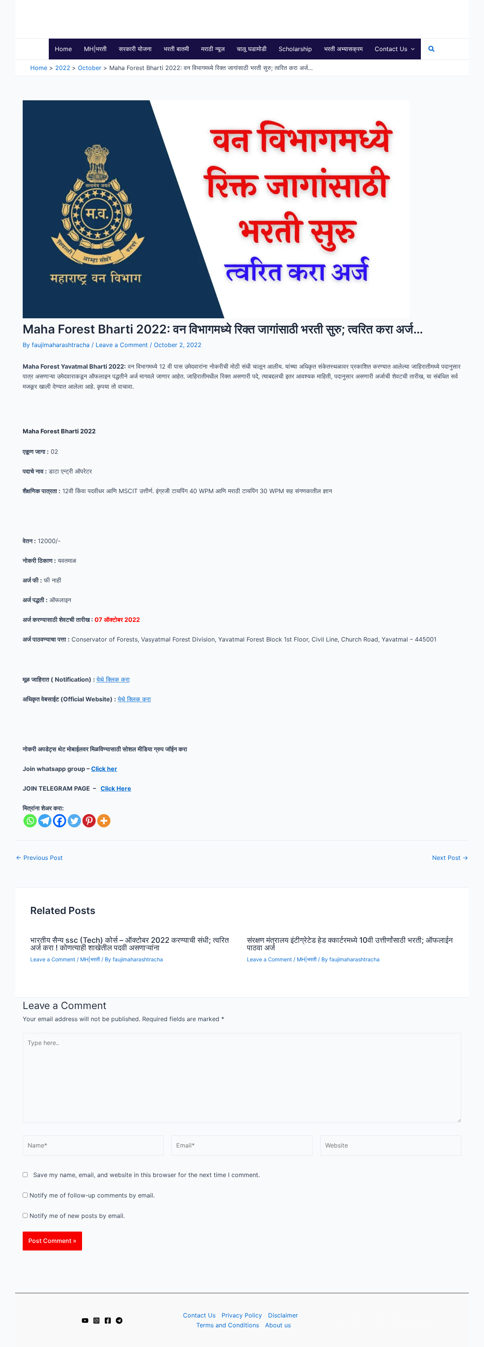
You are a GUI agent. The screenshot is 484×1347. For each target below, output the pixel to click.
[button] (411, 49)
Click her (104, 768)
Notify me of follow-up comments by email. (92, 1195)
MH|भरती (90, 959)
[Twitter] (74, 820)
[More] (103, 820)
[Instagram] (96, 1320)
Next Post (450, 858)
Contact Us (199, 1315)
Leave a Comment (122, 345)
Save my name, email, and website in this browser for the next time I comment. (146, 1175)
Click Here (116, 788)
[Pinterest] (89, 820)
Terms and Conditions (227, 1325)
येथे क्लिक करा (113, 679)
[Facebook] (59, 820)
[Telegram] (44, 820)
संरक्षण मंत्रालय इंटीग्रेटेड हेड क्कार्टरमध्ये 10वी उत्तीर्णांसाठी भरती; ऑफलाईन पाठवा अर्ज (350, 944)
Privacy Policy (242, 1315)
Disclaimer (283, 1315)
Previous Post (39, 858)
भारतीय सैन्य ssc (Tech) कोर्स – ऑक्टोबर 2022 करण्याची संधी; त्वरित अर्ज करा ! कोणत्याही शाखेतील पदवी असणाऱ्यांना (129, 944)
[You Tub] (85, 1320)
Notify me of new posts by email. (77, 1215)
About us (278, 1325)
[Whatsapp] (30, 820)
